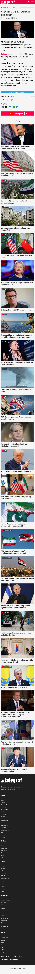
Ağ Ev (9, 99)
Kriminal (3, 889)
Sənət (2, 904)
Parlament (4, 807)
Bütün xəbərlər (5, 957)
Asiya (2, 871)
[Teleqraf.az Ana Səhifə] (8, 2)
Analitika (3, 816)
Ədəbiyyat (3, 902)
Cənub (2, 949)
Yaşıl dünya (4, 850)
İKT (2, 832)
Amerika (3, 868)
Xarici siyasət (4, 809)
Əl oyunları (4, 920)
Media (2, 855)
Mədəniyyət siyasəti (6, 900)
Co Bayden (4, 99)
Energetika (4, 827)
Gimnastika (4, 915)
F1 (1, 913)
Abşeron (3, 945)
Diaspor (3, 802)
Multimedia (22, 957)
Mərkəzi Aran (4, 937)
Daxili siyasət (4, 812)
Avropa (3, 875)
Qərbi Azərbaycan (5, 805)
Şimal (2, 942)
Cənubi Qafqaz (5, 878)
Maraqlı (3, 891)
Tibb (2, 853)
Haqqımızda (4, 959)
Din (2, 857)
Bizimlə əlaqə (14, 959)
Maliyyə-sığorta (5, 830)
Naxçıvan (3, 952)
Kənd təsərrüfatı (5, 825)
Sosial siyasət (4, 845)
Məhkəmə (3, 886)
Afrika (2, 866)
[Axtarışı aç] (29, 2)
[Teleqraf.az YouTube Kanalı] (17, 113)
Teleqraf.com (6, 54)
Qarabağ (3, 814)
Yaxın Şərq (4, 873)
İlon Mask (14, 99)
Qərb (2, 947)
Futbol (2, 923)
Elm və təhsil (4, 848)
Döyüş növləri (4, 918)
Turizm (3, 837)
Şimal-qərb (4, 940)
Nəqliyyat (3, 834)
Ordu (2, 800)
